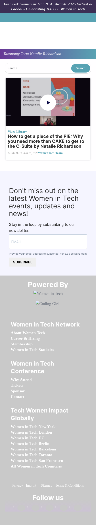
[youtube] (75, 508)
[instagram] (47, 508)
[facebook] (19, 508)
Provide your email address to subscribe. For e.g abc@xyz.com (48, 253)
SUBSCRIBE (22, 262)
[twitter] (61, 508)
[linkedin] (33, 508)
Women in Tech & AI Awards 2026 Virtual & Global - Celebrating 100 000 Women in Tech (51, 6)
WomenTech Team (50, 153)
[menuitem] (28, 333)
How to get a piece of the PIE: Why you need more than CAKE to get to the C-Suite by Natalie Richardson (46, 141)
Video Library (17, 131)
